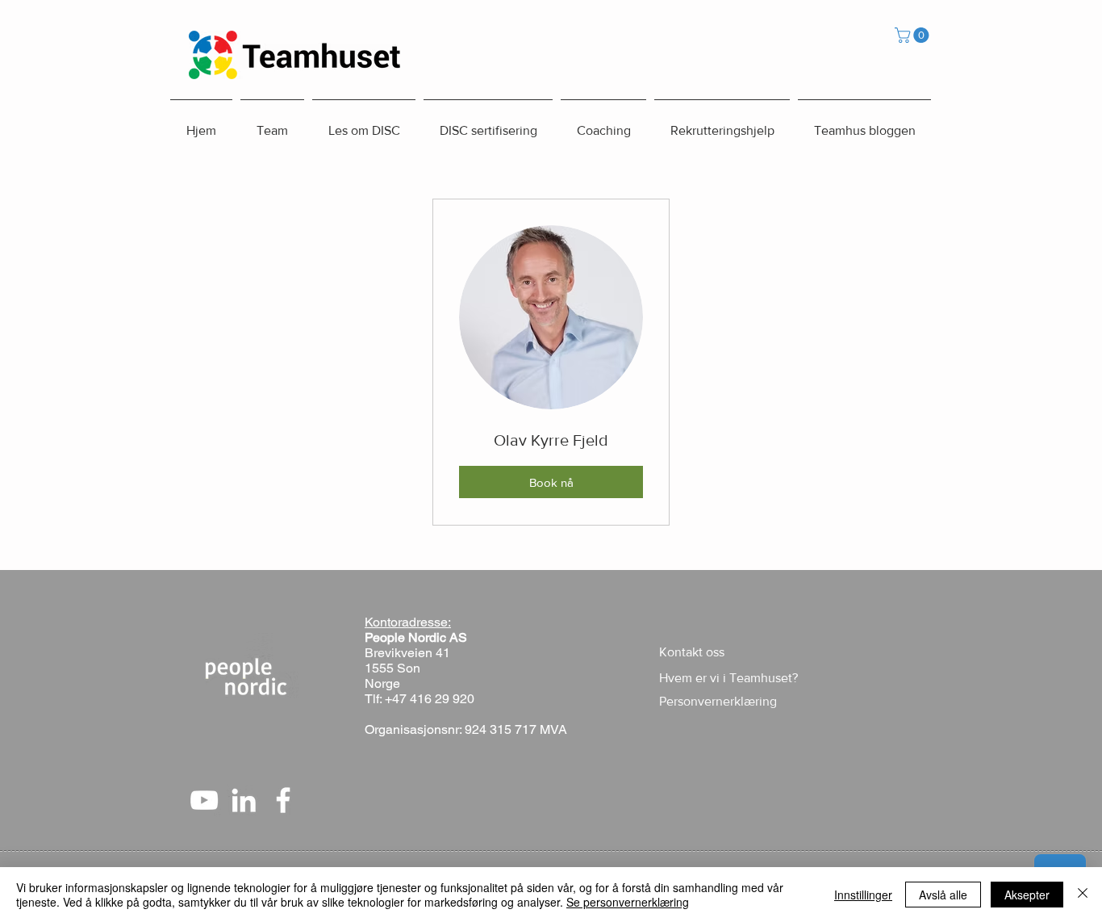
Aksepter (1027, 894)
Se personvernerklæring (627, 902)
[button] (914, 35)
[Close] (1082, 894)
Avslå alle (943, 894)
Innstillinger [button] (863, 894)
